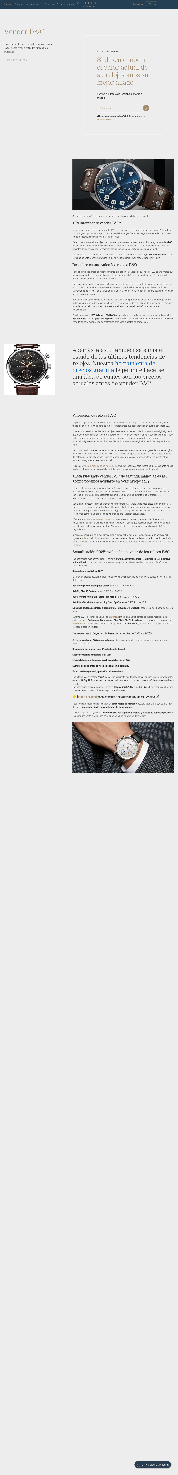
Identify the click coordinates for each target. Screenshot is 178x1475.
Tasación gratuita (65, 4)
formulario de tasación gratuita (102, 519)
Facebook (77, 545)
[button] (146, 108)
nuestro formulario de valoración (100, 466)
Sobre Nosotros (33, 4)
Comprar (19, 4)
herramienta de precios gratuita (113, 366)
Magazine (138, 4)
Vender (7, 4)
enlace (85, 538)
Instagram (156, 541)
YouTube (166, 541)
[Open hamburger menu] (170, 4)
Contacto (49, 4)
